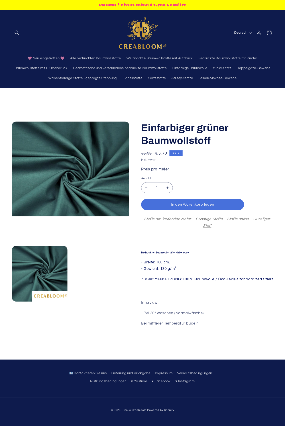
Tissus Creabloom (134, 410)
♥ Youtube (139, 381)
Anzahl (146, 178)
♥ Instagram (185, 381)
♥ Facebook (161, 381)
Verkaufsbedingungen (194, 373)
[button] (17, 33)
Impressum (164, 373)
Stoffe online (238, 219)
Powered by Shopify (160, 410)
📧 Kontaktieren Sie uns (88, 373)
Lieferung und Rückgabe (131, 373)
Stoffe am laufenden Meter (167, 219)
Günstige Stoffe (209, 219)
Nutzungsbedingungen (108, 381)
